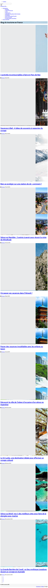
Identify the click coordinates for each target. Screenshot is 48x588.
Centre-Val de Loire (9, 10)
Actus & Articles (6, 19)
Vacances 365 (3, 6)
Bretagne (7, 9)
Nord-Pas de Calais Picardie (10, 16)
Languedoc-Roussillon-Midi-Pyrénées (12, 13)
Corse (6, 11)
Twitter (42, 586)
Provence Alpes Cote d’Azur (10, 18)
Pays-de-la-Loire (8, 17)
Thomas (3, 77)
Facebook (38, 586)
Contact (4, 1)
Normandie (7, 15)
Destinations (5, 8)
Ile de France (7, 12)
